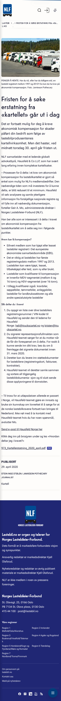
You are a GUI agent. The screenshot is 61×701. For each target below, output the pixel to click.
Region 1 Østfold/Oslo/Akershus (12, 629)
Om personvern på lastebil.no (10, 670)
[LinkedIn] (30, 694)
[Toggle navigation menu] (53, 693)
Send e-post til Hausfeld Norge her (21, 429)
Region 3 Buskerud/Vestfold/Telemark (15, 638)
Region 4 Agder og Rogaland (45, 635)
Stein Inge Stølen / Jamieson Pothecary (24, 473)
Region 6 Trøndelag (41, 646)
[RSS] (41, 694)
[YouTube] (25, 694)
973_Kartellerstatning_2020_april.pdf (23, 448)
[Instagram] (36, 694)
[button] (55, 10)
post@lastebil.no (28, 611)
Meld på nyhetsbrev (11, 681)
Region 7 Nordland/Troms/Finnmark (14, 655)
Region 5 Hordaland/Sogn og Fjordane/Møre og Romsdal (15, 647)
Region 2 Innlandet (40, 628)
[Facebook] (19, 694)
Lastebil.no (5, 24)
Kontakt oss (7, 676)
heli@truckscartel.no (27, 325)
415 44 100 (9, 611)
